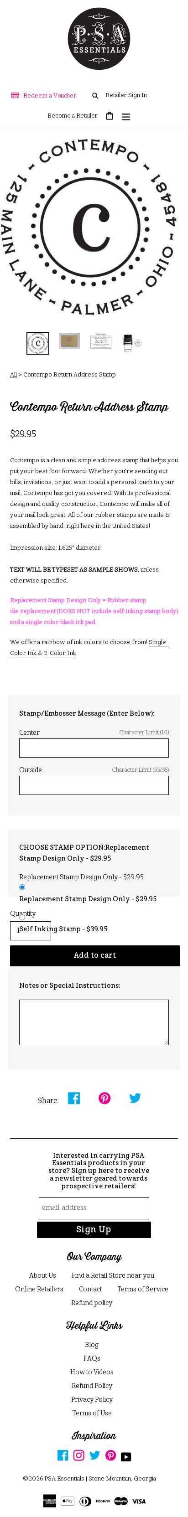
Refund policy (91, 1303)
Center (94, 733)
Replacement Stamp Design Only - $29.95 (88, 899)
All (13, 375)
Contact (90, 1289)
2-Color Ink (60, 653)
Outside (94, 770)
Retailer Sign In (126, 95)
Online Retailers (39, 1289)
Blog (92, 1345)
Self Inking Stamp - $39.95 (63, 929)
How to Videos (92, 1372)
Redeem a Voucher (50, 96)
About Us (42, 1276)
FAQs (92, 1359)
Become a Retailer (72, 116)
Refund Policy (92, 1386)
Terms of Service (142, 1289)
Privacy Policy (92, 1400)
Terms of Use (92, 1413)
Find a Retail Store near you (113, 1276)
